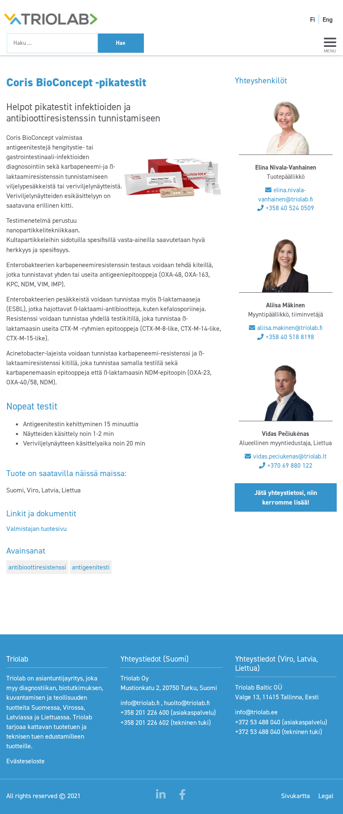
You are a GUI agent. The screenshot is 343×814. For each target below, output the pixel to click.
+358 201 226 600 (144, 712)
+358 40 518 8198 (290, 337)
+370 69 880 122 (289, 465)
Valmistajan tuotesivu (36, 528)
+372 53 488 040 (257, 722)
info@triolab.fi (139, 702)
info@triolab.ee (256, 712)
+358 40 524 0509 (290, 208)
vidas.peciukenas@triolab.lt (290, 456)
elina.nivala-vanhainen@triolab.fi (285, 195)
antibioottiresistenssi (37, 567)
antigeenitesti (91, 567)
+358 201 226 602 (144, 722)
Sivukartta (295, 795)
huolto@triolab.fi (187, 702)
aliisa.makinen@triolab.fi (290, 328)
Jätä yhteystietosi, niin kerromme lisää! (285, 497)
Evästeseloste (25, 761)
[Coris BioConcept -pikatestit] (172, 177)
